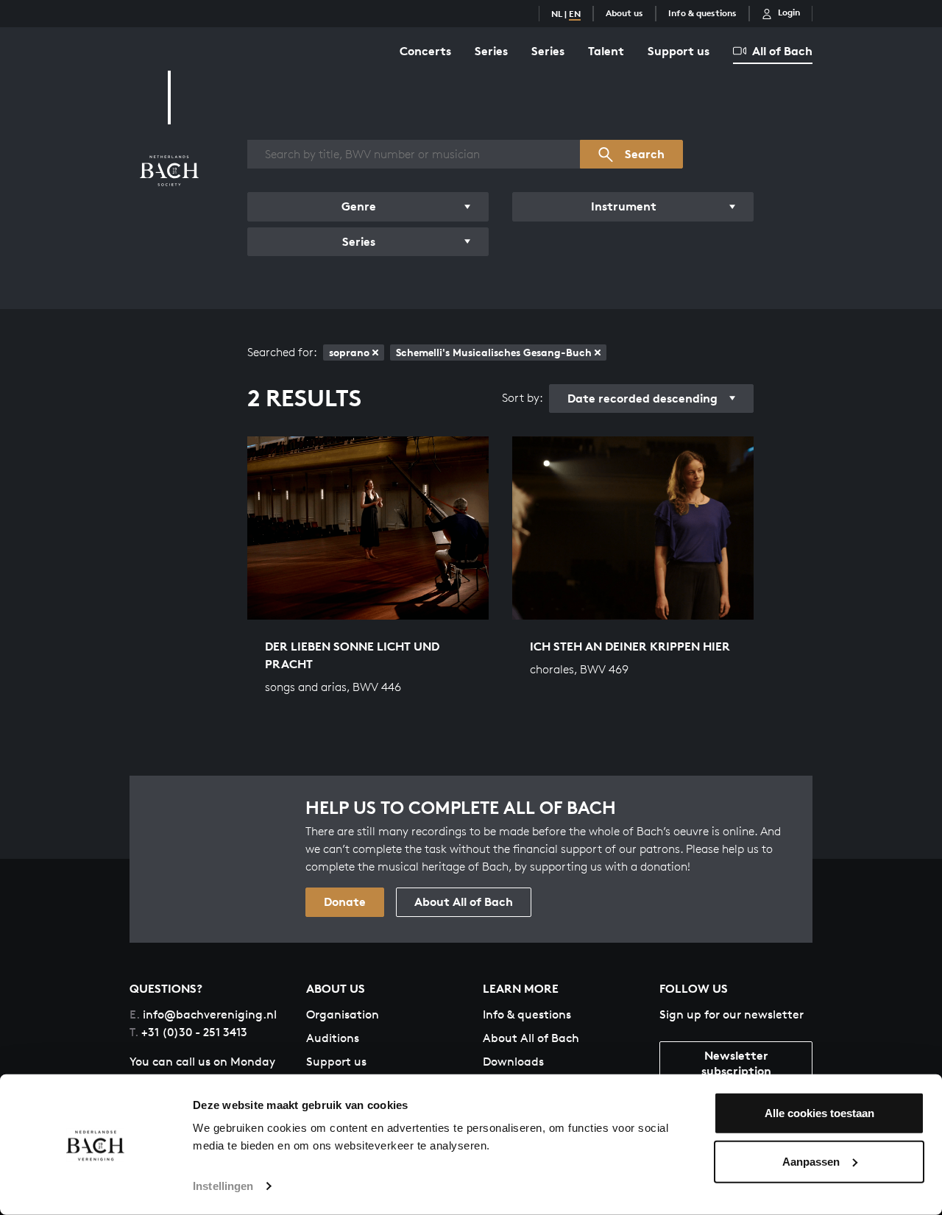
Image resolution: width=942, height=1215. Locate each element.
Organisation (342, 1014)
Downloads (513, 1062)
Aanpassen (811, 1161)
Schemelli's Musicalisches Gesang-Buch (494, 352)
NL (556, 13)
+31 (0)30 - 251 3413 (188, 1032)
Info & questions (702, 12)
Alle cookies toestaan (819, 1113)
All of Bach (782, 50)
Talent (606, 50)
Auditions (332, 1038)
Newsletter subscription (736, 1063)
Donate (345, 901)
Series (491, 50)
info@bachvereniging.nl (203, 1014)
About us (624, 12)
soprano (349, 352)
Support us (678, 50)
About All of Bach (463, 901)
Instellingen (223, 1186)
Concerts (425, 50)
